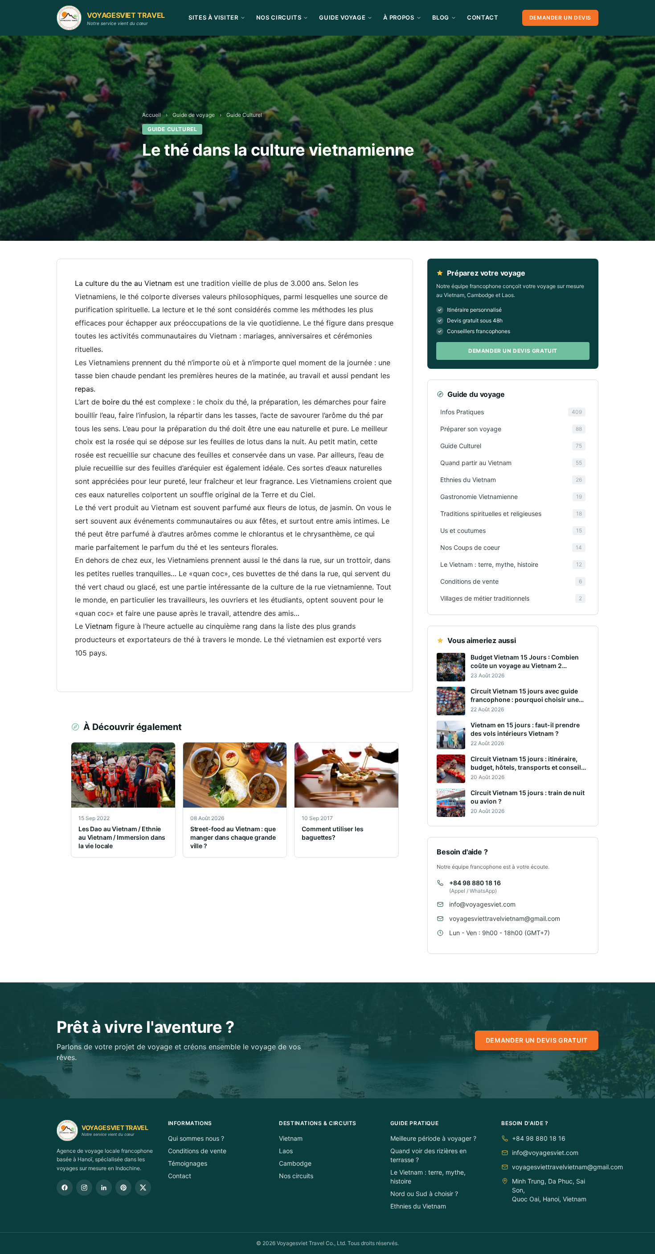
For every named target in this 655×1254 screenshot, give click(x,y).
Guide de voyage (193, 114)
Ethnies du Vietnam (418, 1206)
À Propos (398, 17)
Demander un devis (560, 17)
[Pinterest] (123, 1188)
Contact (483, 17)
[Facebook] (65, 1188)
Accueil (151, 114)
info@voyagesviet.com (482, 904)
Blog (441, 17)
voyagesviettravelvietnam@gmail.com (504, 918)
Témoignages (187, 1163)
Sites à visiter (213, 17)
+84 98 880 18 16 (475, 883)
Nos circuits (296, 1176)
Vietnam (291, 1138)
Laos (286, 1151)
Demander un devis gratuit (512, 350)
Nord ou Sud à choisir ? (424, 1193)
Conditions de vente (197, 1151)
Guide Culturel (244, 114)
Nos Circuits (279, 17)
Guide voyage (342, 17)
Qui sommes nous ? (196, 1138)
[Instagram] (84, 1188)
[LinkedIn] (104, 1188)
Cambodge (295, 1163)
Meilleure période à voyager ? (433, 1138)
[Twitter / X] (143, 1188)
